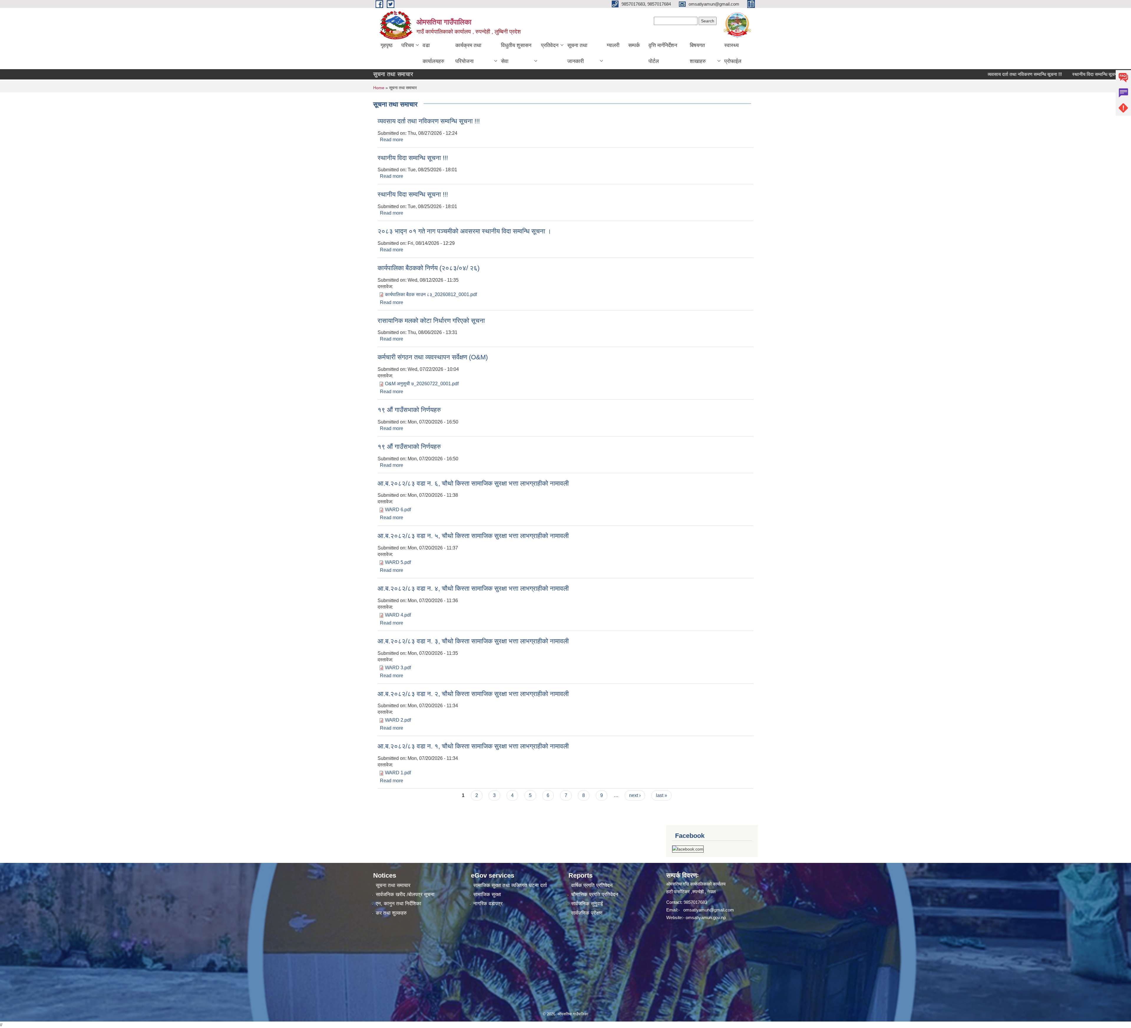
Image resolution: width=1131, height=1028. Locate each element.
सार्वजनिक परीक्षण (586, 913)
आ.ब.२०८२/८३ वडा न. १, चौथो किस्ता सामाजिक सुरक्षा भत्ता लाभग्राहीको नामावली (473, 746)
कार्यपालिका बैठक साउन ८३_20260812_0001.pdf (431, 294)
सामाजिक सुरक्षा (487, 894)
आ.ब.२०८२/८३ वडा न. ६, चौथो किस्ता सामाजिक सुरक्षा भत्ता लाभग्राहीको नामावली (473, 483)
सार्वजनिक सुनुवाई (587, 903)
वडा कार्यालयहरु (433, 53)
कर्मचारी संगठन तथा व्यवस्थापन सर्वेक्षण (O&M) (433, 357)
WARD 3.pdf (398, 667)
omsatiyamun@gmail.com (708, 909)
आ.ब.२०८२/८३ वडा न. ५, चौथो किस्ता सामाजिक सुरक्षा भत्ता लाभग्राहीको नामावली (473, 535)
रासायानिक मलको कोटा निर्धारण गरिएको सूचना (431, 320)
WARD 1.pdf (398, 772)
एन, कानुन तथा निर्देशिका (398, 903)
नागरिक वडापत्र (487, 903)
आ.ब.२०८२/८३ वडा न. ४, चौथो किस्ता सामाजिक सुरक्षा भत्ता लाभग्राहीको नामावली (473, 588)
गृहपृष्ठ (387, 45)
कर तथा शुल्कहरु (391, 913)
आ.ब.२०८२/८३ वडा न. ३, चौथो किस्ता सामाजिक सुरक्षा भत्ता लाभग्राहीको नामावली (473, 641)
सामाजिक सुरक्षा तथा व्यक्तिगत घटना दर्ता (510, 885)
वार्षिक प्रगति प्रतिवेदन (592, 885)
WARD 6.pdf (398, 509)
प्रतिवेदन (549, 45)
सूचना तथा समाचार (393, 885)
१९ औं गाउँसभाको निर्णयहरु (409, 409)
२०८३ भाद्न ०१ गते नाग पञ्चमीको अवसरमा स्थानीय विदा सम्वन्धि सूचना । (464, 231)
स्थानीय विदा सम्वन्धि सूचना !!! (1061, 74)
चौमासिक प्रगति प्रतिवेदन (594, 894)
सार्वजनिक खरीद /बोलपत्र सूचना (405, 894)
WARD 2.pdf (398, 720)
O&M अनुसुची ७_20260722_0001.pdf (422, 383)
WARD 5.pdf (398, 562)
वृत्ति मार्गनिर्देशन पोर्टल (663, 53)
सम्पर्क (634, 45)
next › (635, 795)
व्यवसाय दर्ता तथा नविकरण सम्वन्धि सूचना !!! (989, 74)
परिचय (407, 45)
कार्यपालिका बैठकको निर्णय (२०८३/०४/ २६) (428, 268)
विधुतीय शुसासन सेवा (516, 53)
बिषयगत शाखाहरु (698, 53)
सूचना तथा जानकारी (577, 53)
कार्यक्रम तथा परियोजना (468, 53)
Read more (391, 139)
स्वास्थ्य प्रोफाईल (732, 53)
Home (378, 87)
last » (661, 795)
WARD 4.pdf (398, 614)
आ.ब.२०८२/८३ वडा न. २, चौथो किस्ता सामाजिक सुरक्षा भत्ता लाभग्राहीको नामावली (473, 693)
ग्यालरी (613, 45)
